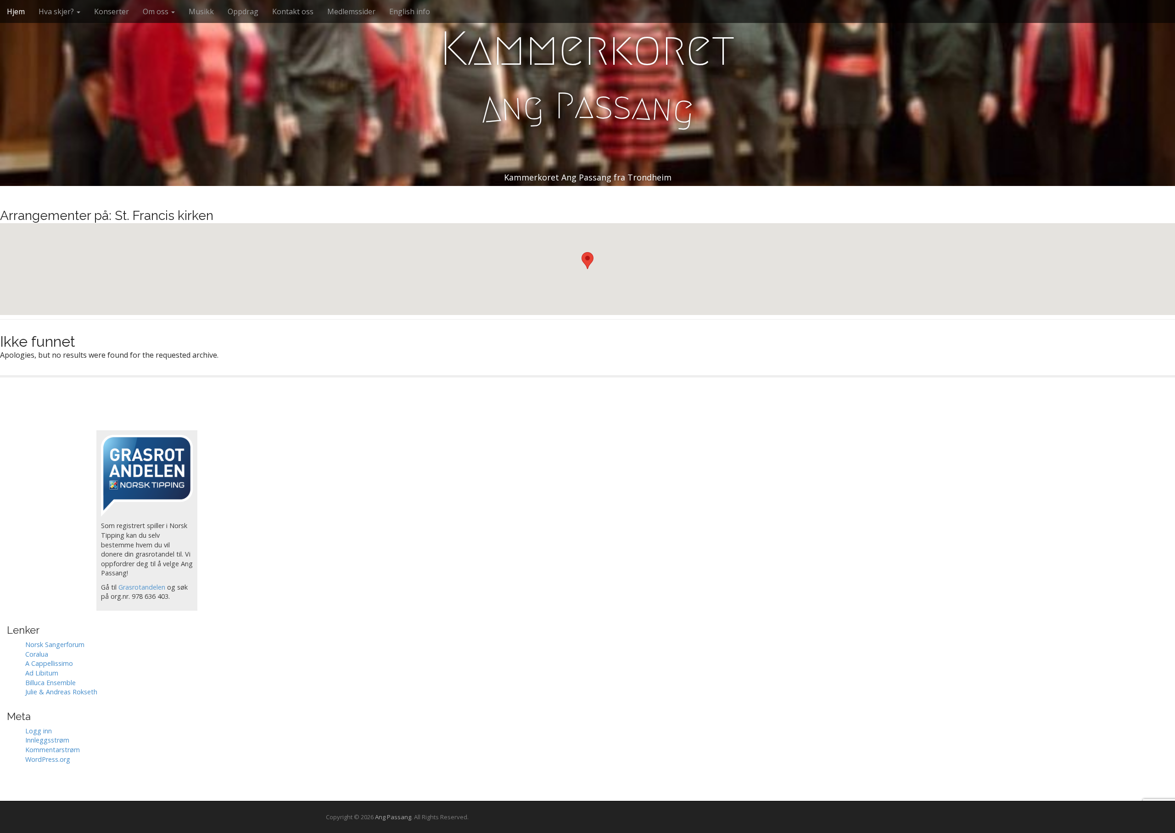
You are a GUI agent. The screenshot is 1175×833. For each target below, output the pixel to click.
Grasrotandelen (141, 587)
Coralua (36, 654)
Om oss (156, 11)
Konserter (111, 11)
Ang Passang (393, 817)
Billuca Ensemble (50, 682)
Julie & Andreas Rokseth (61, 691)
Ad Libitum (41, 673)
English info (409, 11)
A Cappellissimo (49, 663)
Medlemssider (351, 11)
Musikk (201, 11)
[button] (587, 260)
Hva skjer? (57, 11)
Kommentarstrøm (52, 749)
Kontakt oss (292, 11)
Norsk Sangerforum (54, 644)
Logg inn (38, 730)
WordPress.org (47, 759)
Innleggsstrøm (47, 740)
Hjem (16, 11)
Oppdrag (243, 11)
